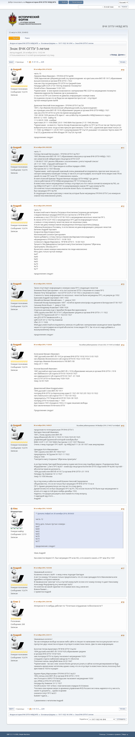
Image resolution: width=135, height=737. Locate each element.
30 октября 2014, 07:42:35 (43, 69)
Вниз (11, 62)
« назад (113, 55)
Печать (122, 62)
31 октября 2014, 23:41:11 (43, 635)
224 (42, 62)
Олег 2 (16, 601)
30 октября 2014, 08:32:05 (43, 147)
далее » (121, 55)
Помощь (102, 734)
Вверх (11, 709)
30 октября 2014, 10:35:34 (43, 284)
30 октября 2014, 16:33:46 (43, 568)
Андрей (17, 69)
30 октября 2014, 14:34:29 (43, 508)
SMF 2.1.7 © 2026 (12, 734)
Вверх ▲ (125, 734)
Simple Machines (24, 734)
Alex (15, 508)
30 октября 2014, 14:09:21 (43, 425)
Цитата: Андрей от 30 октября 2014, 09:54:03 (56, 513)
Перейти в (83, 719)
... (40, 62)
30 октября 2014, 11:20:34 (43, 345)
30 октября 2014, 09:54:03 (43, 206)
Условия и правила (113, 734)
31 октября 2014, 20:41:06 (43, 602)
